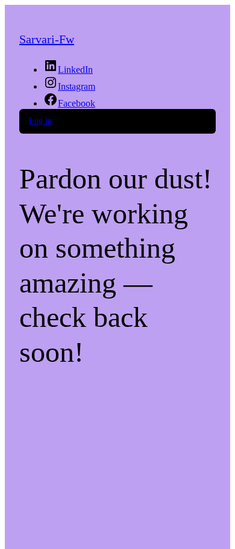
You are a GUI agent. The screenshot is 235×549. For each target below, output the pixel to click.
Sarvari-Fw (46, 39)
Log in (40, 120)
